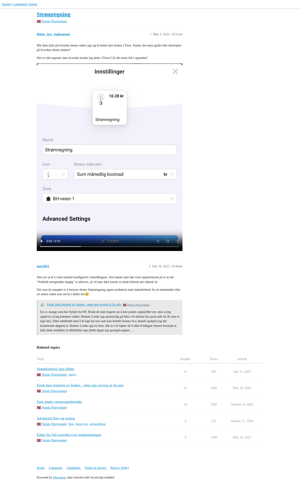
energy (72, 374)
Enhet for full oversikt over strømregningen (69, 435)
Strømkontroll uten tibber (55, 369)
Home (41, 468)
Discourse (59, 477)
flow (71, 424)
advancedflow (98, 424)
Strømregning (53, 14)
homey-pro (82, 424)
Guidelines (73, 468)
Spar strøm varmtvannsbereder (59, 402)
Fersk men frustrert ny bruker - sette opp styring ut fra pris (84, 304)
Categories (55, 468)
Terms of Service (95, 468)
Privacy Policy (119, 468)
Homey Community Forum (19, 4)
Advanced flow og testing (56, 418)
